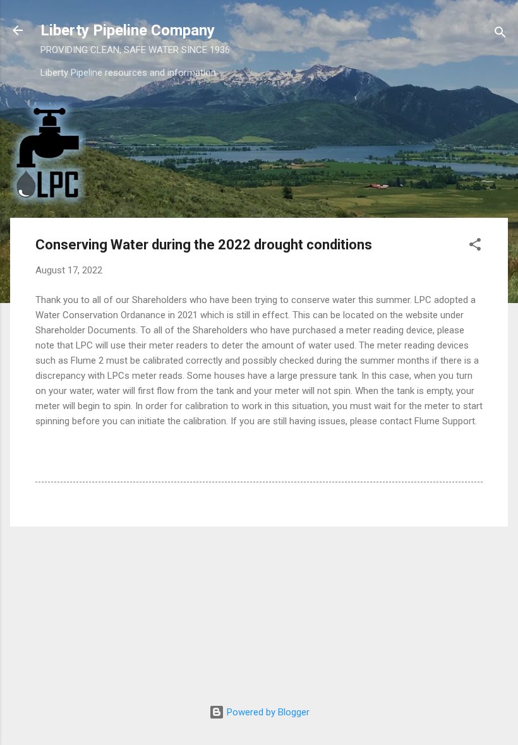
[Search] (500, 34)
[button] (475, 246)
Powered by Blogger (267, 712)
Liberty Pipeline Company (127, 30)
